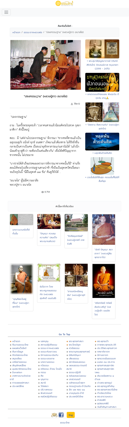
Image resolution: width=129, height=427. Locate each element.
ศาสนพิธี (101, 400)
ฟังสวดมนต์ (46, 393)
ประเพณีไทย (18, 386)
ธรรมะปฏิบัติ (75, 372)
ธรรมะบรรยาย (47, 358)
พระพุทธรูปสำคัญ (105, 386)
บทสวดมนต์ (74, 379)
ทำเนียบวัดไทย (104, 393)
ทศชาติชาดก (103, 351)
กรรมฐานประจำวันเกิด (80, 386)
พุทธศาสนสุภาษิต (105, 365)
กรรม (43, 372)
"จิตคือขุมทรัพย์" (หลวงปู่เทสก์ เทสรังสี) (75, 239)
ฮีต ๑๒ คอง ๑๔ (77, 389)
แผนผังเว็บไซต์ (19, 348)
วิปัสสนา (45, 386)
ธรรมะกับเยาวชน (49, 351)
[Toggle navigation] (6, 12)
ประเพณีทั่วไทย (76, 396)
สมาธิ (43, 382)
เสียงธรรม (74, 358)
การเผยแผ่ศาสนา (20, 382)
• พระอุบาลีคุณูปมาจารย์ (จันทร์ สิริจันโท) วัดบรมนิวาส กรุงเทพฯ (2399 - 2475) (102, 64)
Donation (17, 372)
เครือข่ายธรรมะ (19, 362)
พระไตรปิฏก (75, 344)
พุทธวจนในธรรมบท (106, 358)
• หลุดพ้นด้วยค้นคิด (102, 153)
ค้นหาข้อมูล (17, 351)
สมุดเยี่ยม (17, 358)
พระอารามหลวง (104, 396)
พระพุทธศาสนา (76, 341)
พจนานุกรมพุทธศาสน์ (79, 351)
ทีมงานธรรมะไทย (20, 344)
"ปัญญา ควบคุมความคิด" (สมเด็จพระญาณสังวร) (48, 237)
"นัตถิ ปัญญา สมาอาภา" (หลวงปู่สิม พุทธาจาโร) (104, 253)
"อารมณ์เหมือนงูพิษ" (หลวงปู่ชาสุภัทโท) (76, 295)
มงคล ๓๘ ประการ (106, 362)
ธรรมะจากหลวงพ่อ (33, 32)
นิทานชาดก (102, 355)
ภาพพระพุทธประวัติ (106, 344)
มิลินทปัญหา (75, 355)
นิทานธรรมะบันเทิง (49, 355)
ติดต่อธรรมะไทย (20, 355)
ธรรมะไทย (65, 422)
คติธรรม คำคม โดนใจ (51, 368)
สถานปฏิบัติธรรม (49, 344)
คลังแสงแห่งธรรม (77, 375)
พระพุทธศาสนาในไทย (107, 389)
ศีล (42, 375)
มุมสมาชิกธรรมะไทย (21, 368)
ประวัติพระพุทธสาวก (107, 348)
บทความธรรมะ (48, 362)
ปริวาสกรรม (46, 389)
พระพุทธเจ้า (103, 341)
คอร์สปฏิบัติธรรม (49, 396)
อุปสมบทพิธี (103, 403)
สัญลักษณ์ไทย (19, 365)
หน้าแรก (16, 32)
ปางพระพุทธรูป (104, 382)
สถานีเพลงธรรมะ (77, 362)
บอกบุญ (44, 341)
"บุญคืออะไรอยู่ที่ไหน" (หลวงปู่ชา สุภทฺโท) (20, 302)
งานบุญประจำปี (76, 393)
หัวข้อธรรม (74, 348)
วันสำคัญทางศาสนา (106, 406)
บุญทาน (44, 379)
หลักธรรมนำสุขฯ (77, 382)
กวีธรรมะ (45, 365)
